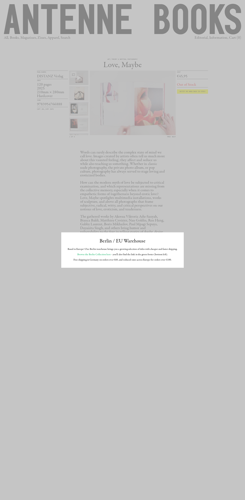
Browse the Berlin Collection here (94, 254)
